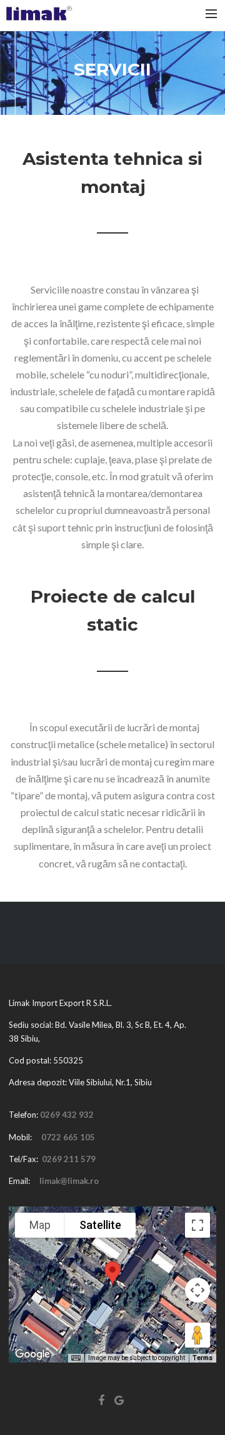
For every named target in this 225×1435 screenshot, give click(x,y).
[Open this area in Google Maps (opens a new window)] (32, 1354)
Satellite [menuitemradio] (100, 1224)
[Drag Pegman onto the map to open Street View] (197, 1335)
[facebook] (103, 1403)
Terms (202, 1357)
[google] (121, 1403)
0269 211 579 (69, 1159)
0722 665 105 (68, 1137)
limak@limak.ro (69, 1181)
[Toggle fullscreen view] (197, 1225)
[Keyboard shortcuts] (75, 1358)
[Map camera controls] (197, 1290)
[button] (112, 1273)
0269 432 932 (67, 1115)
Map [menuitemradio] (40, 1224)
